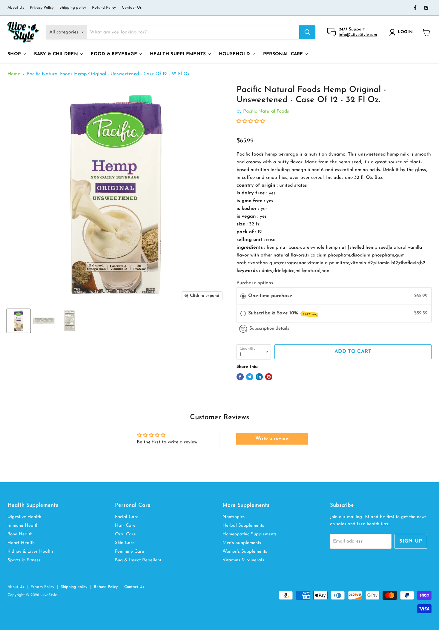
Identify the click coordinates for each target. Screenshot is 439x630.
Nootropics (233, 517)
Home (13, 74)
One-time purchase (270, 296)
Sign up (410, 541)
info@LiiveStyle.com (358, 35)
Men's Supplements (241, 543)
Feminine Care (129, 551)
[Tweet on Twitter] (249, 376)
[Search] (307, 32)
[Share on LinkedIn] (259, 376)
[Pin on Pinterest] (268, 376)
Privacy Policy (41, 8)
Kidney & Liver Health (30, 551)
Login (405, 32)
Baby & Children (57, 54)
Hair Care (125, 525)
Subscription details (269, 328)
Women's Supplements (244, 551)
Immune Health (23, 525)
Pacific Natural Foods (266, 111)
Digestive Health (24, 517)
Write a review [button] (272, 438)
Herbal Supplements (243, 525)
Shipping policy (72, 8)
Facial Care (127, 517)
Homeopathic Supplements (249, 534)
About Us (15, 8)
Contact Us (132, 8)
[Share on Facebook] (240, 376)
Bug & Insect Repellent (138, 560)
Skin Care (125, 543)
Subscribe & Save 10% (282, 313)
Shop (15, 54)
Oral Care (125, 534)
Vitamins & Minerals (243, 560)
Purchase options (255, 283)
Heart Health (21, 543)
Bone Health (20, 534)
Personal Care (284, 54)
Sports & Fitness (23, 560)
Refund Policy (104, 8)
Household (235, 54)
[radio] (243, 296)
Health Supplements (179, 54)
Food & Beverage (115, 54)
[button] (251, 121)
